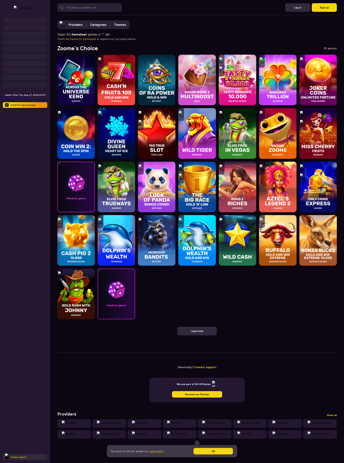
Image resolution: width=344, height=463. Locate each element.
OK (213, 451)
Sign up (324, 7)
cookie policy (156, 451)
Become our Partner (197, 394)
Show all (332, 415)
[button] (76, 187)
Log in (297, 7)
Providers (76, 25)
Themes (120, 25)
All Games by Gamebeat (81, 39)
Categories (98, 25)
